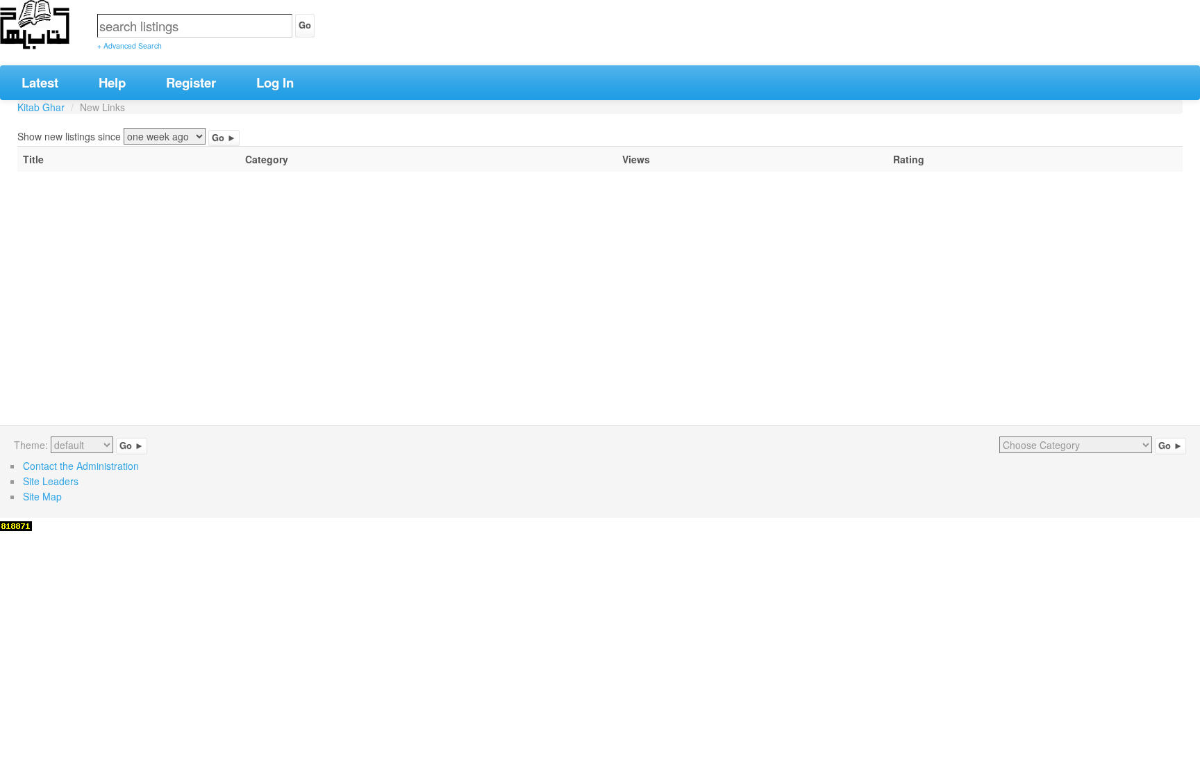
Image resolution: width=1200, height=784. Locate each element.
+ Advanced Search (129, 45)
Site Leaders (50, 481)
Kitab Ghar (41, 107)
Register (191, 82)
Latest (40, 82)
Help (112, 82)
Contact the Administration (81, 466)
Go (305, 25)
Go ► (224, 137)
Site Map (42, 496)
